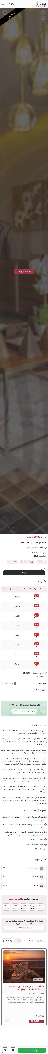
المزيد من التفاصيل (24, 928)
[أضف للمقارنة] (7, 1020)
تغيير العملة (41, 677)
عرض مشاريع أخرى (24, 272)
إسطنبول (22, 733)
